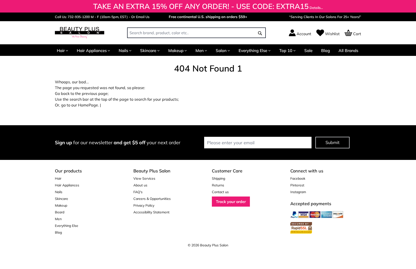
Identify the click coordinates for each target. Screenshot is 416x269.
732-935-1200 (79, 17)
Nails (123, 50)
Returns (218, 185)
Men (199, 50)
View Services (144, 178)
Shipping (218, 178)
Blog (325, 50)
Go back (62, 93)
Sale (308, 50)
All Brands (348, 50)
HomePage (88, 105)
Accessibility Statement (151, 212)
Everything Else (253, 50)
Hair (61, 50)
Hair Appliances (92, 50)
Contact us (220, 192)
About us (140, 185)
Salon (221, 50)
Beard (59, 212)
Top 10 (285, 50)
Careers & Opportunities (152, 199)
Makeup (175, 50)
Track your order (231, 201)
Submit (332, 142)
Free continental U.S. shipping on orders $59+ (208, 16)
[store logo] (79, 33)
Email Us (143, 17)
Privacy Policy (143, 205)
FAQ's (138, 192)
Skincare (148, 50)
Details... (316, 8)
